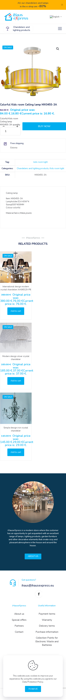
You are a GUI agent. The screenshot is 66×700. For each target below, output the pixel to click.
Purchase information (47, 632)
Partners (19, 625)
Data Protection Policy (32, 681)
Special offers (19, 620)
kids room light (40, 162)
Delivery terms (47, 625)
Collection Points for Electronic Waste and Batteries (46, 641)
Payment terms (47, 613)
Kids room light (57, 168)
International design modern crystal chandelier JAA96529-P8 (15, 288)
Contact (19, 632)
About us (19, 613)
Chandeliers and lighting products (33, 168)
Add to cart (16, 311)
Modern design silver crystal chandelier (15, 358)
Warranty (47, 620)
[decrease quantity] (3, 126)
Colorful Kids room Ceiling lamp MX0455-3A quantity (10, 121)
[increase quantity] (17, 126)
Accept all (33, 688)
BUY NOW (44, 126)
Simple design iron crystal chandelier (16, 429)
